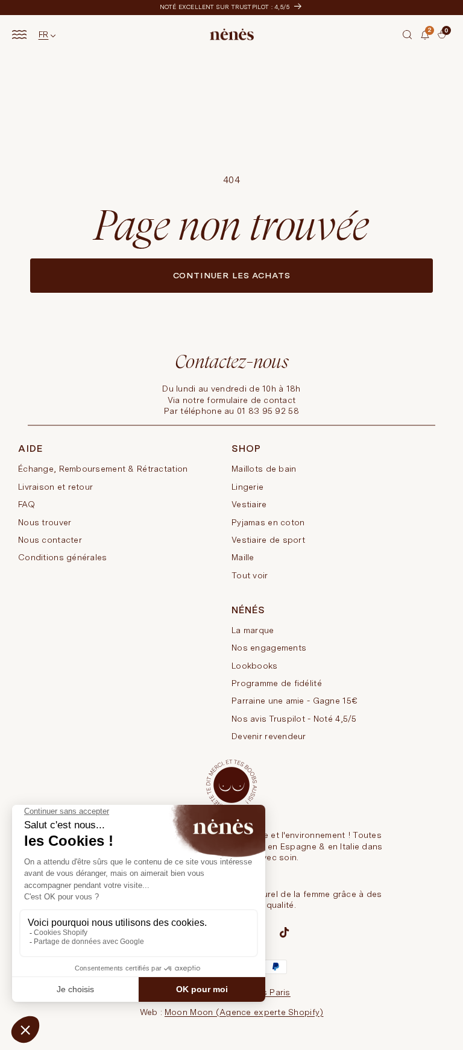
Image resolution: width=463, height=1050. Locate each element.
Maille (243, 557)
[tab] (440, 39)
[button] (407, 34)
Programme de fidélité (277, 683)
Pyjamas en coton (268, 522)
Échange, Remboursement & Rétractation (102, 468)
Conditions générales (62, 557)
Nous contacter (50, 540)
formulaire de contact (251, 400)
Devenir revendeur (269, 736)
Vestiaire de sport (268, 540)
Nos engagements (269, 647)
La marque (253, 630)
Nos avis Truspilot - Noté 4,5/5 (294, 718)
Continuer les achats (232, 275)
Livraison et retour (55, 487)
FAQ (26, 504)
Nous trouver (44, 522)
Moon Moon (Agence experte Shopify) (244, 1012)
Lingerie (247, 487)
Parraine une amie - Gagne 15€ (294, 700)
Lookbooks (255, 665)
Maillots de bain (264, 468)
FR (44, 34)
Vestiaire (249, 504)
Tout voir (250, 575)
